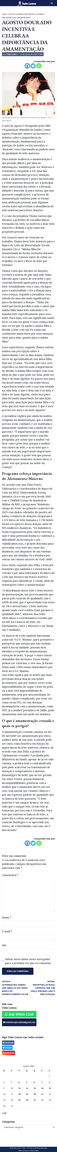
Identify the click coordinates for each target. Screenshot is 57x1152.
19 (27, 1094)
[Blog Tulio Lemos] (19, 3)
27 (35, 1100)
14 (42, 1088)
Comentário (10, 875)
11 (19, 1088)
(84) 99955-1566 (21, 1014)
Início (4, 14)
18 (19, 1094)
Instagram (9, 1053)
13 (35, 1088)
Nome (6, 917)
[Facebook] (27, 65)
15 (50, 1088)
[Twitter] (33, 65)
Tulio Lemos (12, 54)
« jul (4, 1113)
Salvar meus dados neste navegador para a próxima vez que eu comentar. (28, 961)
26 (27, 1100)
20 (35, 1094)
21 (42, 1094)
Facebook (9, 1042)
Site (4, 945)
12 (27, 1088)
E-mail (7, 931)
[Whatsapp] (39, 65)
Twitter (8, 1047)
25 (19, 1100)
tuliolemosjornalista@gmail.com (20, 1022)
